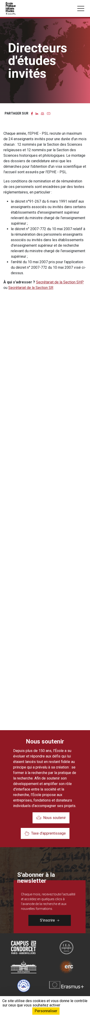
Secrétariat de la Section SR (30, 287)
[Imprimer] (42, 113)
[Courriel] (48, 113)
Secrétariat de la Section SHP (60, 282)
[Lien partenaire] (23, 947)
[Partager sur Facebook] (32, 113)
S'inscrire (47, 920)
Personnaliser (46, 1011)
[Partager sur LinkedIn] (37, 113)
